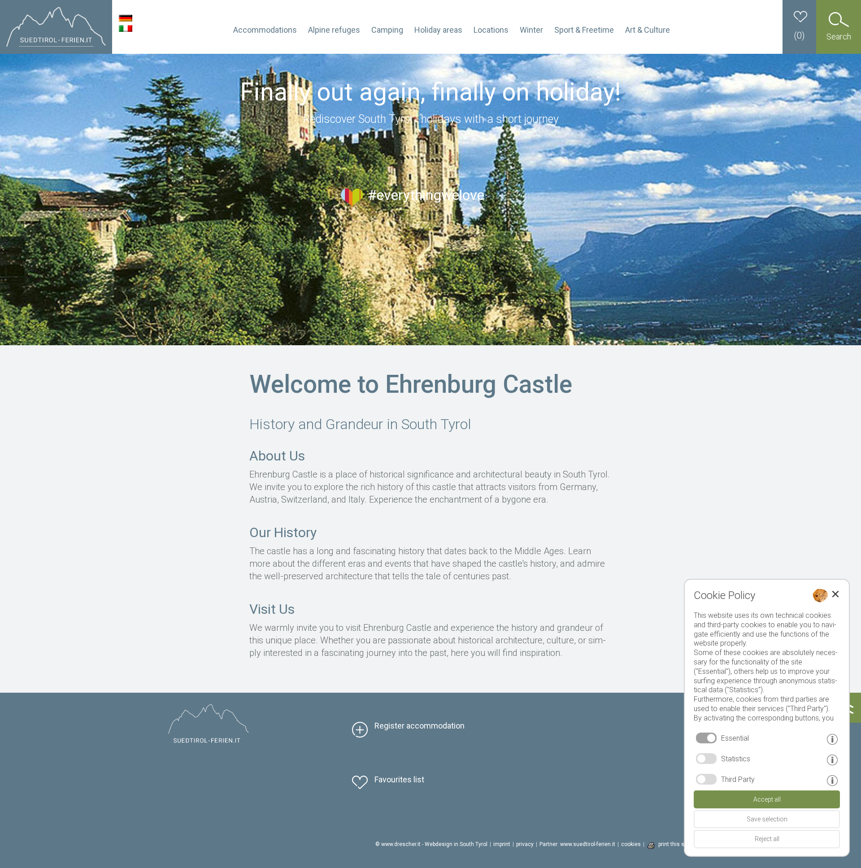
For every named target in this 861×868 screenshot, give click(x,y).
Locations (491, 30)
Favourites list (399, 779)
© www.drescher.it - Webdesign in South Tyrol (431, 844)
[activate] (706, 758)
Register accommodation (419, 725)
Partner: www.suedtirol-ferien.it (577, 844)
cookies (631, 844)
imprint (501, 844)
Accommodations (265, 30)
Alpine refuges (334, 30)
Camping (387, 30)
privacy (525, 844)
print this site (674, 844)
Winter (531, 30)
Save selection (767, 819)
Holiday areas (438, 30)
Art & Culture (647, 30)
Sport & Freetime (584, 30)
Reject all (767, 838)
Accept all (767, 799)
